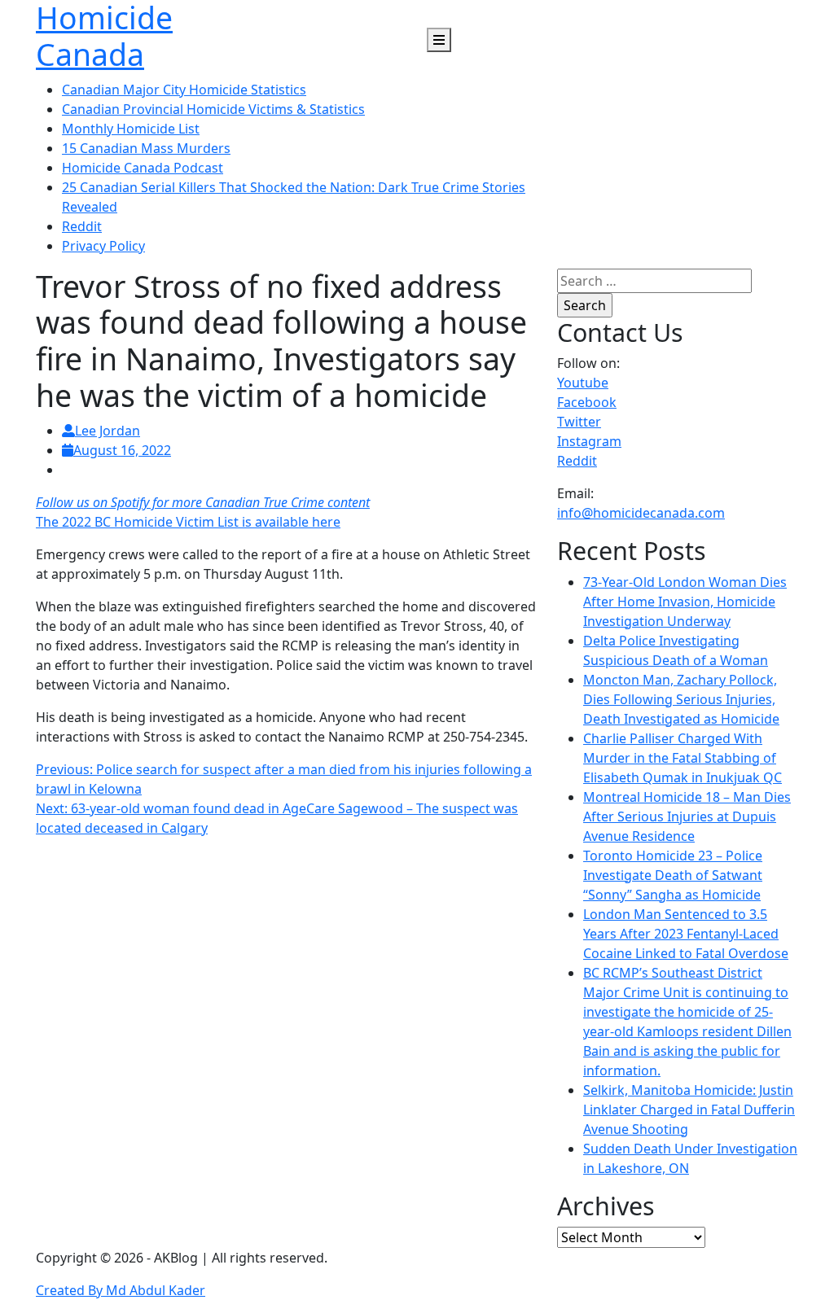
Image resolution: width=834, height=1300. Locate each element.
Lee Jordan (107, 431)
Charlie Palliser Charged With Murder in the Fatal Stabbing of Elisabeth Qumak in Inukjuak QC (682, 757)
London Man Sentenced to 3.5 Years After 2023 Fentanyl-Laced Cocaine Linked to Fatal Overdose (685, 933)
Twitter (579, 422)
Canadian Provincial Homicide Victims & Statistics (213, 109)
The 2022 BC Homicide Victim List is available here (188, 522)
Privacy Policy (103, 246)
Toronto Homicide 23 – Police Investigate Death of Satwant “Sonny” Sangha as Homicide (672, 875)
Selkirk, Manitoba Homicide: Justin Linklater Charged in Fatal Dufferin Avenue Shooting (689, 1109)
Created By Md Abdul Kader (120, 1290)
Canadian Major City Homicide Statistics (184, 89)
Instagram (589, 441)
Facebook (587, 402)
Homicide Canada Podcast (142, 168)
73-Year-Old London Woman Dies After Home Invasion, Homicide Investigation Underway (685, 601)
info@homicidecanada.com (641, 513)
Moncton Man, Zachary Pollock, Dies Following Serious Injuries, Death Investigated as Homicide (681, 699)
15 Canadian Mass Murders (146, 148)
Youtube (582, 383)
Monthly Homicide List (131, 129)
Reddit (82, 226)
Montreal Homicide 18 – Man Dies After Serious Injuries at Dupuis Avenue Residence (687, 816)
